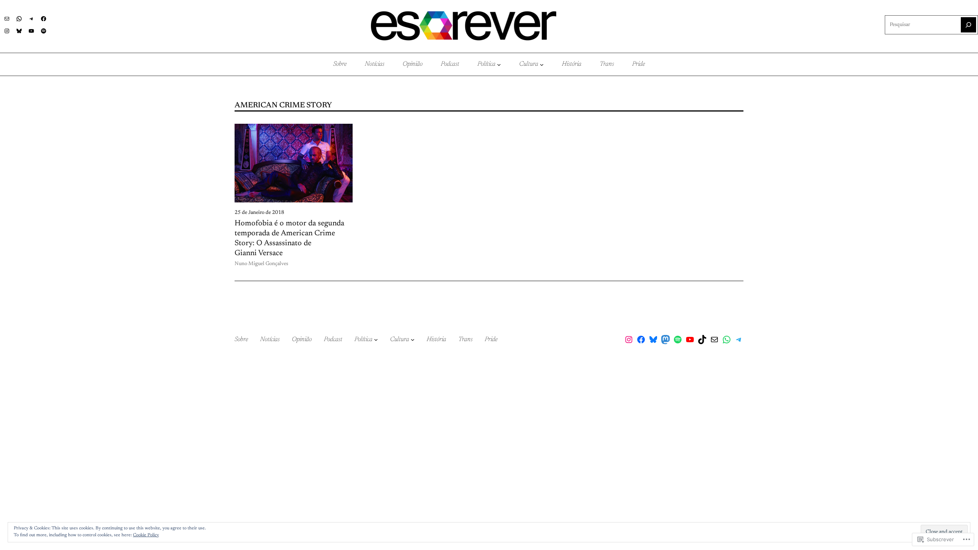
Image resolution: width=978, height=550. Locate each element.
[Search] (968, 24)
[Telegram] (31, 19)
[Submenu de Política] (499, 64)
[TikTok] (702, 339)
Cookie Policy (146, 535)
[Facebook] (43, 19)
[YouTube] (31, 31)
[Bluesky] (19, 31)
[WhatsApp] (19, 19)
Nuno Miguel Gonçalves (261, 264)
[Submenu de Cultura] (542, 64)
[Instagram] (7, 31)
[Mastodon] (665, 339)
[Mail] (7, 19)
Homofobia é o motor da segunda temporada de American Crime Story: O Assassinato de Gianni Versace (289, 238)
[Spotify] (43, 31)
